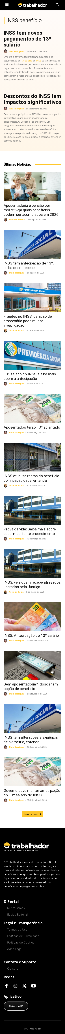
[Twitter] (24, 986)
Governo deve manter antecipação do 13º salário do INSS (32, 792)
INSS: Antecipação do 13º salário (31, 635)
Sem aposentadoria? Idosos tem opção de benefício (31, 686)
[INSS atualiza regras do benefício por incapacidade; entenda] (32, 457)
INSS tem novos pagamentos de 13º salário (27, 39)
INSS (38, 60)
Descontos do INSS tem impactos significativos (32, 99)
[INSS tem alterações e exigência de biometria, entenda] (32, 718)
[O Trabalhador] (32, 5)
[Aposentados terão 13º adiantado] (32, 408)
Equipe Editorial (17, 914)
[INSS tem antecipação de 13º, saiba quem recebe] (32, 244)
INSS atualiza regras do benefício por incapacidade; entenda (31, 478)
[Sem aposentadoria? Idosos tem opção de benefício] (32, 665)
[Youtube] (33, 986)
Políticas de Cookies (20, 942)
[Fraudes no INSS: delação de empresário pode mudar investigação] (32, 297)
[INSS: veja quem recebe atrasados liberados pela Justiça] (32, 563)
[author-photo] (6, 51)
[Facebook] (6, 986)
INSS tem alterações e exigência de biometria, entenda (31, 739)
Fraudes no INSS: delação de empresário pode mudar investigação (28, 321)
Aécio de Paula (16, 330)
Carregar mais (31, 813)
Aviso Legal (14, 949)
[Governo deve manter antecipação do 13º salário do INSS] (32, 771)
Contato (12, 968)
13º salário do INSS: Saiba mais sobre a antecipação (30, 376)
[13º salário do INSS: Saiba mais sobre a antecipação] (32, 355)
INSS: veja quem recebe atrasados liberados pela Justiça (32, 584)
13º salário (26, 60)
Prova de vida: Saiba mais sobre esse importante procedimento (30, 531)
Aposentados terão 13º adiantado (32, 427)
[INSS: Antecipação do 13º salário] (32, 616)
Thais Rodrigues (16, 51)
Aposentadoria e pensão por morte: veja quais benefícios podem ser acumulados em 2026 (31, 210)
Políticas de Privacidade (23, 936)
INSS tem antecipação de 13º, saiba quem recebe (29, 265)
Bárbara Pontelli (17, 219)
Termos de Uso (17, 929)
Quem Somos (16, 908)
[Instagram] (15, 986)
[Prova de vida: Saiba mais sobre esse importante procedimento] (32, 510)
